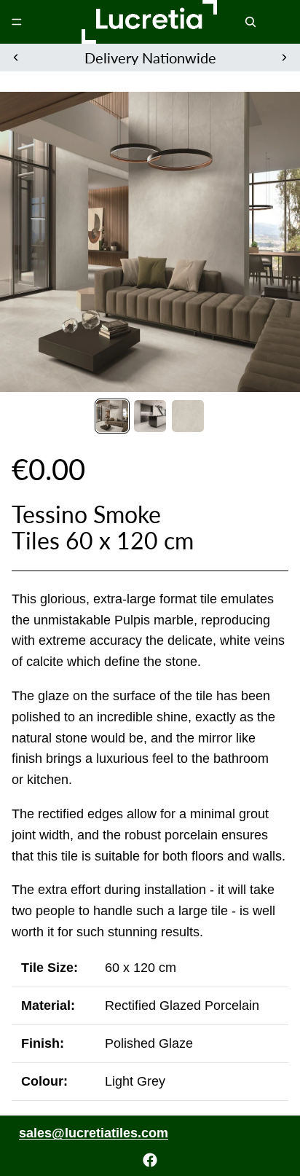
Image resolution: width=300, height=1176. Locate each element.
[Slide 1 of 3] (112, 416)
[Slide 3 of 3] (188, 416)
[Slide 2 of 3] (150, 416)
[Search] (250, 22)
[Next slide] (284, 58)
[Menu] (16, 22)
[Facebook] (150, 1160)
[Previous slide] (16, 58)
